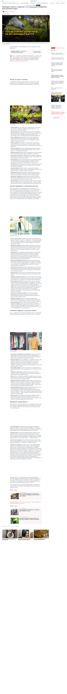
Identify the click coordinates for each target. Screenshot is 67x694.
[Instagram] (60, 1)
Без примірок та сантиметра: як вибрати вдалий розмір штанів (29, 510)
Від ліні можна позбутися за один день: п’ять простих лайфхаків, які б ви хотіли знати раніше (29, 494)
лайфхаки (21, 58)
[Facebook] (53, 1)
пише (34, 84)
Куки (34, 5)
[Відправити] (13, 1)
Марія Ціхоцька (6, 11)
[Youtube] (57, 1)
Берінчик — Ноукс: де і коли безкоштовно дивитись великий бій (57, 54)
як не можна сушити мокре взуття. (21, 60)
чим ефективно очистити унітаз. (25, 501)
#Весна (5, 526)
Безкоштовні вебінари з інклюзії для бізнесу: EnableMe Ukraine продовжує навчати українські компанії (57, 64)
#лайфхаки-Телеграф (15, 526)
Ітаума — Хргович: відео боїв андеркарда (56, 88)
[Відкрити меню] (3, 1)
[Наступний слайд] (65, 3)
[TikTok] (61, 1)
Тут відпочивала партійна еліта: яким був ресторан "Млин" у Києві (57, 58)
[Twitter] (59, 1)
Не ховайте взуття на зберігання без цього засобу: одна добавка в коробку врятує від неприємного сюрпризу (57, 83)
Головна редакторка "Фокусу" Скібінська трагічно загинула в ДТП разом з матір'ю (57, 76)
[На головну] (33, 1)
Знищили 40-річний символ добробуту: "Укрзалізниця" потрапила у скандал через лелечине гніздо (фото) (56, 107)
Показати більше (56, 117)
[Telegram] (56, 1)
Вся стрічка (53, 50)
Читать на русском (5, 13)
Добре (38, 5)
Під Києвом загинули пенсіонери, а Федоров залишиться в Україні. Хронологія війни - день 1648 (58, 113)
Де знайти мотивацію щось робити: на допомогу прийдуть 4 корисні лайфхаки (29, 519)
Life (20, 492)
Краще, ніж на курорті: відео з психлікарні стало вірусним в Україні (56, 70)
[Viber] (55, 1)
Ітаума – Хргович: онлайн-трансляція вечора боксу (56, 93)
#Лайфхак (9, 526)
